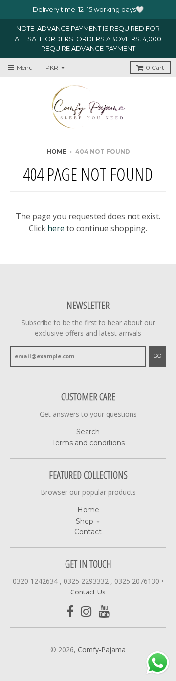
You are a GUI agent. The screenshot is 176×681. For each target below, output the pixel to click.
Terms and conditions (88, 443)
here (56, 228)
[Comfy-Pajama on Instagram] (86, 612)
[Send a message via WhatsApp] (157, 662)
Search (88, 431)
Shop (84, 521)
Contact (88, 531)
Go (157, 355)
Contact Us (88, 591)
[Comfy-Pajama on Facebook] (70, 612)
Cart (155, 67)
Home (56, 151)
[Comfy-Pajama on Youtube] (104, 612)
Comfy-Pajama (102, 649)
